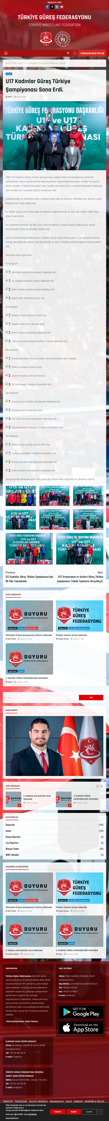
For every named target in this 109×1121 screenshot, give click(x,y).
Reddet (74, 1111)
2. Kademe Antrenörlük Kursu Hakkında (24, 950)
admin (10, 97)
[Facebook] (47, 7)
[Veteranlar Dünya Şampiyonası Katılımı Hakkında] (29, 616)
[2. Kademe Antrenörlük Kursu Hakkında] (29, 931)
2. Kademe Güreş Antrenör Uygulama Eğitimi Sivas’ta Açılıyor (38, 799)
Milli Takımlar (12, 854)
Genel (9, 74)
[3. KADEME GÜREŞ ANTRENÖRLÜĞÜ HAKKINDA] (29, 659)
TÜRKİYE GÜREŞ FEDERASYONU (54, 17)
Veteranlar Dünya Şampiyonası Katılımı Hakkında (29, 635)
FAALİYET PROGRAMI (38, 1101)
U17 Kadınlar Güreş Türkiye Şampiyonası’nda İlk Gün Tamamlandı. (29, 577)
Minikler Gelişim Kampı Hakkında (71, 635)
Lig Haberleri (12, 842)
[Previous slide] (97, 786)
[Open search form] (68, 53)
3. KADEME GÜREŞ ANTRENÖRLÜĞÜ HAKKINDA (27, 678)
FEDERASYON (21, 1101)
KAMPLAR (78, 1101)
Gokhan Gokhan (63, 639)
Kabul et (57, 1111)
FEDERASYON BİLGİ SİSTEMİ (92, 53)
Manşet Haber (31, 628)
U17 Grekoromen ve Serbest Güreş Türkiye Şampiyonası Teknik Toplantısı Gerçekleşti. (80, 577)
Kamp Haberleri (82, 628)
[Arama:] (42, 697)
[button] (6, 53)
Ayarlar (89, 1111)
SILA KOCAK (12, 639)
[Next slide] (101, 786)
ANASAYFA (8, 1101)
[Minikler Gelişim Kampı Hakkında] (79, 616)
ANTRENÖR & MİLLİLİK (94, 1101)
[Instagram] (57, 7)
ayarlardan (32, 1114)
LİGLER (69, 1101)
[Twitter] (52, 7)
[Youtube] (62, 7)
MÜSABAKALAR (57, 1101)
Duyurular (13, 628)
